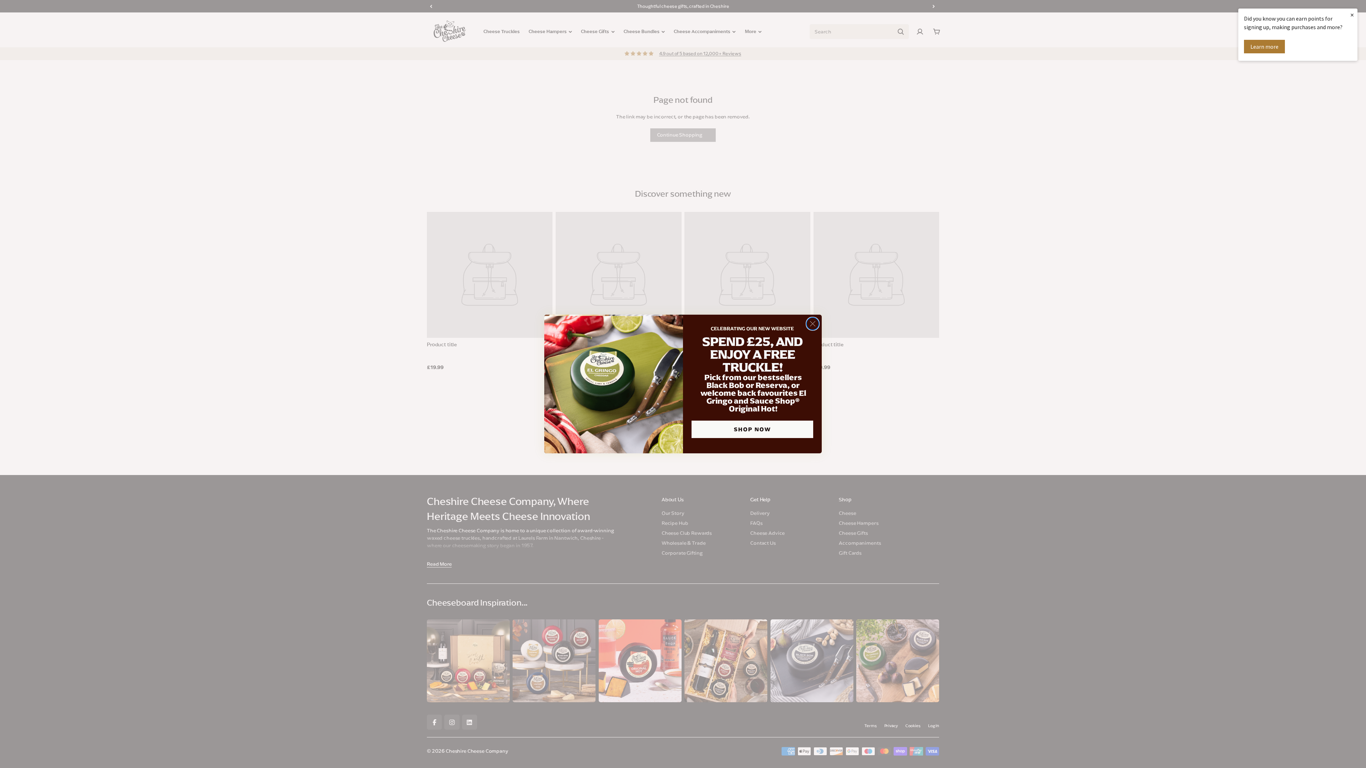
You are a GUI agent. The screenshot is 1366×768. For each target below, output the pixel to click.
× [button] (1352, 14)
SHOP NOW (752, 429)
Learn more (1264, 46)
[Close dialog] (812, 324)
